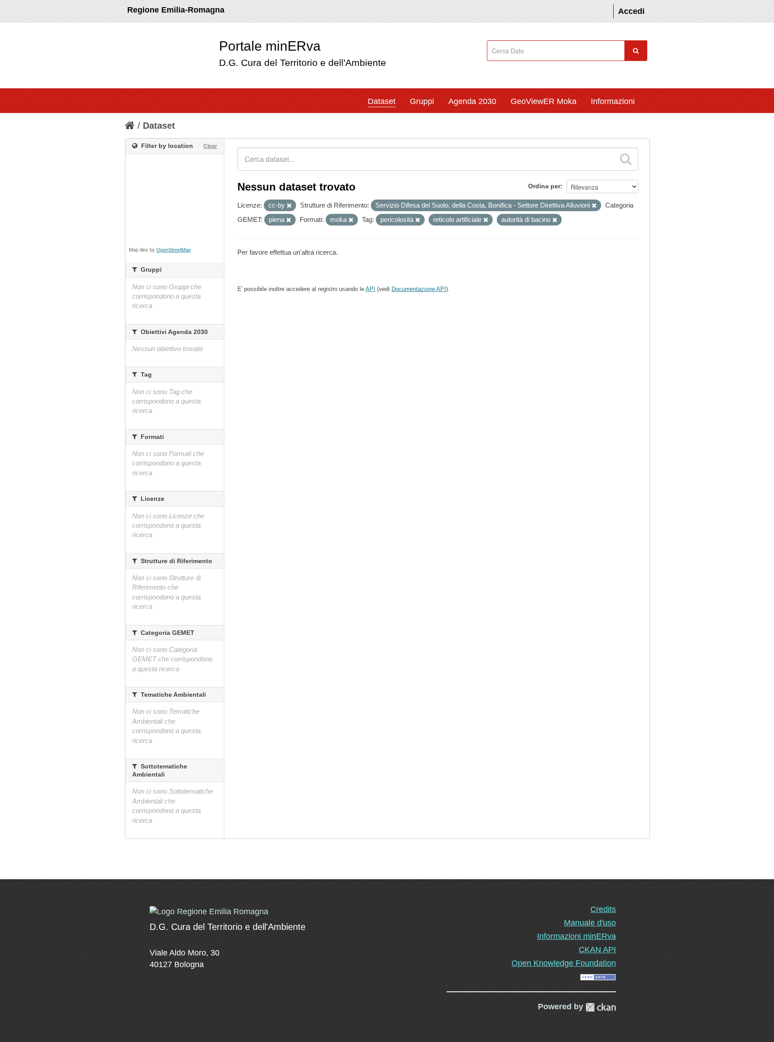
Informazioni (613, 101)
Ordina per (544, 186)
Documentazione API (418, 289)
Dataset (382, 101)
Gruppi (422, 101)
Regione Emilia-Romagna (175, 9)
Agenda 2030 (472, 101)
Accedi (631, 11)
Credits (603, 909)
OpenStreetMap (173, 249)
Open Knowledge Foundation (564, 963)
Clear (210, 146)
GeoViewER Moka (543, 101)
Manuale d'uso (590, 922)
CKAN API (597, 949)
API (370, 289)
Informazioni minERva (576, 936)
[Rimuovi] (289, 205)
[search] (626, 159)
